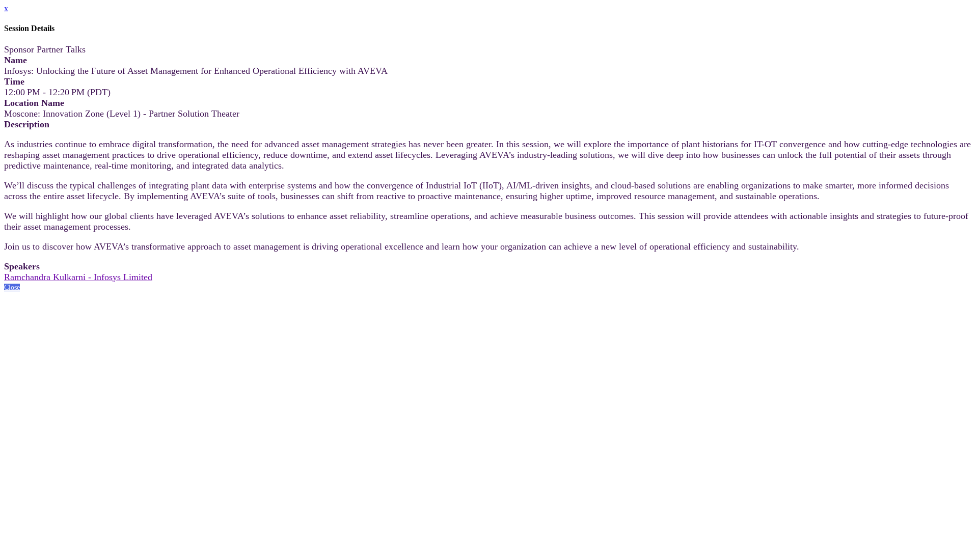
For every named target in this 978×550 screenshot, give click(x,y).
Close (12, 287)
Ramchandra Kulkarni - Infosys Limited (78, 277)
